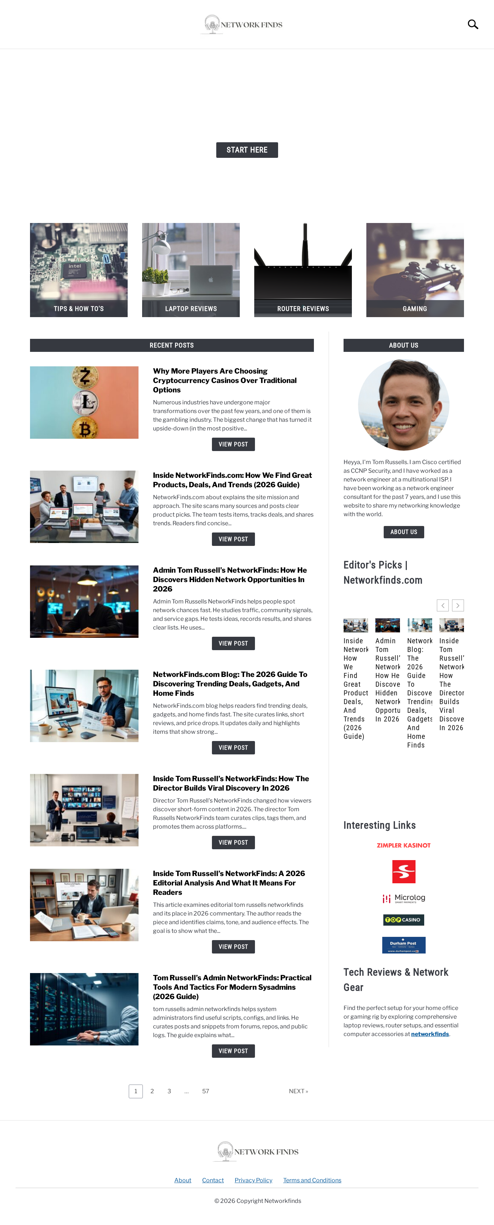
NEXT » (298, 1091)
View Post (233, 444)
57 (208, 1090)
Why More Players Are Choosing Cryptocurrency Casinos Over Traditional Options (225, 380)
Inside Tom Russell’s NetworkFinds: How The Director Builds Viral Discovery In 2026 (451, 684)
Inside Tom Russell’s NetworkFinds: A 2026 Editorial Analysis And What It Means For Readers (229, 883)
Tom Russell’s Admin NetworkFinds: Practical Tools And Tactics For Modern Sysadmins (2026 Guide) (232, 987)
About (182, 1180)
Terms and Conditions (312, 1180)
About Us (404, 532)
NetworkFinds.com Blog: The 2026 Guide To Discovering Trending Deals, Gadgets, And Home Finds (230, 684)
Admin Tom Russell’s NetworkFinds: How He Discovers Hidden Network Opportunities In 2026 (230, 579)
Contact (213, 1180)
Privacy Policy (253, 1180)
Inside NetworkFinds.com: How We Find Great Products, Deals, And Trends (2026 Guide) (356, 688)
